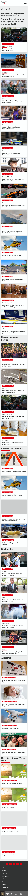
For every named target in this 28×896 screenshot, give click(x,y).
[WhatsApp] (7, 864)
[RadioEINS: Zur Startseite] (12, 2)
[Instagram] (14, 864)
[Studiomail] (17, 864)
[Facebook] (10, 864)
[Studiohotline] (21, 864)
